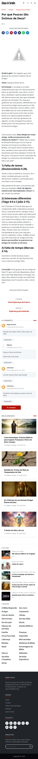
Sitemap (8, 709)
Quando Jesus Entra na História (23, 595)
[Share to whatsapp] (23, 32)
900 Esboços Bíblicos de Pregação (23, 554)
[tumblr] (11, 723)
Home (7, 700)
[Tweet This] (7, 32)
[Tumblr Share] (19, 32)
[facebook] (23, 3)
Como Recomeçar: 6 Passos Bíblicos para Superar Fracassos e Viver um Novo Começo (18, 439)
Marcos (26, 593)
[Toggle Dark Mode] (28, 3)
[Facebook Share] (3, 32)
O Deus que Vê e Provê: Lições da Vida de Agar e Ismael (23, 586)
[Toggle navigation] (34, 3)
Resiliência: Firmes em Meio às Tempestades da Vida (16, 471)
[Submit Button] (30, 746)
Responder (8, 340)
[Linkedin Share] (15, 32)
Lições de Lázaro (17, 564)
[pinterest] (19, 723)
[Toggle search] (31, 3)
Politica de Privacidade (13, 706)
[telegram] (7, 723)
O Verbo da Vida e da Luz (14, 530)
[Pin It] (11, 32)
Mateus (26, 572)
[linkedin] (15, 723)
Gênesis (25, 582)
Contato (8, 703)
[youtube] (23, 723)
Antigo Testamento (17, 582)
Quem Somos (9, 712)
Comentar (12, 408)
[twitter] (7, 727)
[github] (15, 727)
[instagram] (11, 727)
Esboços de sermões (18, 551)
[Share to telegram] (27, 32)
